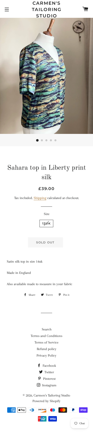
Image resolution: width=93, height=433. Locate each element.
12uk (46, 223)
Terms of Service (46, 342)
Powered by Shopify (46, 401)
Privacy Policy (46, 355)
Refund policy (46, 349)
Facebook (49, 366)
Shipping (40, 198)
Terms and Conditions (46, 336)
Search (46, 329)
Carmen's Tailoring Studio (46, 9)
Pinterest (49, 379)
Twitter (49, 372)
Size (46, 214)
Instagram (48, 385)
